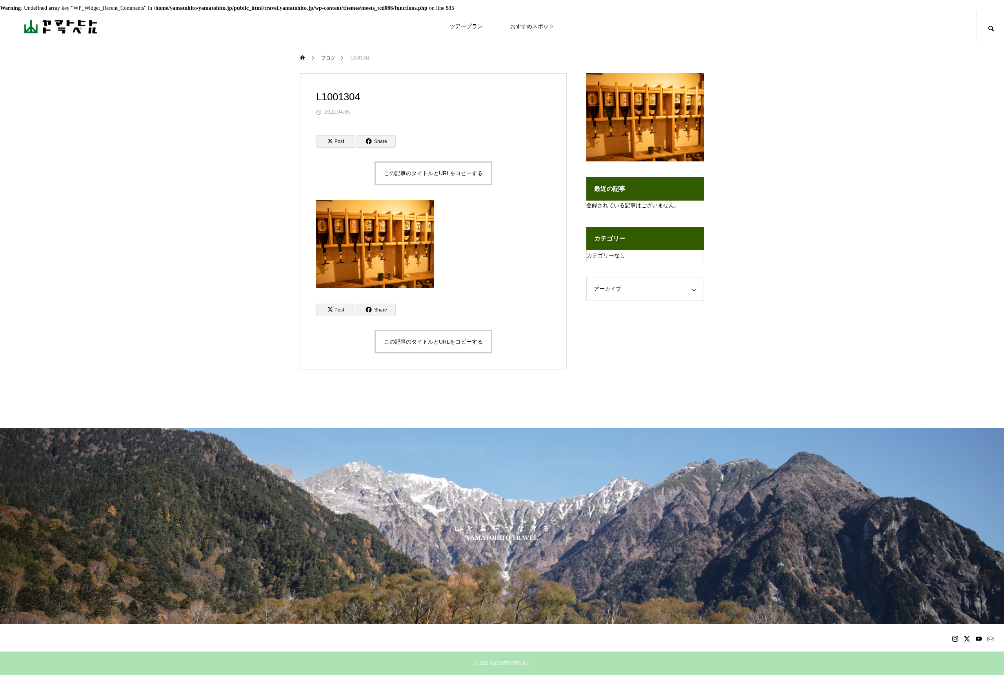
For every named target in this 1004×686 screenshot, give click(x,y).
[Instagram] (955, 639)
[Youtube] (978, 639)
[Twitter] (967, 639)
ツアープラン (466, 26)
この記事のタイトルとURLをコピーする (433, 173)
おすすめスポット (532, 26)
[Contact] (990, 639)
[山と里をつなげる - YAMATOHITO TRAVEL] (61, 26)
